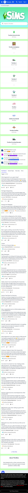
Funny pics (3, 268)
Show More (14, 451)
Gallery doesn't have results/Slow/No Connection (12, 282)
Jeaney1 (3, 247)
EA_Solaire (6, 159)
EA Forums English (5, 5)
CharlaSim (3, 183)
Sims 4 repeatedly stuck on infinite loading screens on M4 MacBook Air (13, 310)
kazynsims (3, 430)
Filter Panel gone (5, 254)
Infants (3, 437)
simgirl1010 (3, 356)
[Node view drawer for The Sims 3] (14, 85)
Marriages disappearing (6, 191)
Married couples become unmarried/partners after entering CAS (13, 393)
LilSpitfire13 (3, 236)
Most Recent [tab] (4, 170)
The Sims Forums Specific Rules (11, 158)
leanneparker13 (4, 444)
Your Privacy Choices (14, 491)
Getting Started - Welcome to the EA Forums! (15, 154)
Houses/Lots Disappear (6, 204)
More (22, 170)
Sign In (24, 2)
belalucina (3, 370)
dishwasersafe (4, 400)
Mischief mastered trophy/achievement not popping (13, 324)
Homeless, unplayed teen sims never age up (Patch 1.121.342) (13, 378)
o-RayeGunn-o (4, 415)
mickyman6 (3, 329)
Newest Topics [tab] (11, 170)
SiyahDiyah (3, 288)
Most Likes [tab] (17, 170)
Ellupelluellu (3, 342)
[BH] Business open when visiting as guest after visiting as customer (12, 408)
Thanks (3, 243)
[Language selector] (13, 2)
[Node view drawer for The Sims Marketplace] (14, 53)
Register (20, 2)
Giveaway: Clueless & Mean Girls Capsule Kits (12, 350)
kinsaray (3, 222)
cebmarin (3, 301)
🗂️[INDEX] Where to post (10, 149)
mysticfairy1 (3, 260)
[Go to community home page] (7, 2)
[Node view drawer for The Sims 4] (14, 69)
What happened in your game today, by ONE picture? (13, 336)
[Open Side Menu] (1, 2)
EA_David (6, 155)
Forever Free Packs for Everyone (9, 295)
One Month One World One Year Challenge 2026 (12, 364)
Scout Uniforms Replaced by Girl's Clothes (11, 216)
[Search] (17, 2)
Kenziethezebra (4, 316)
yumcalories (3, 385)
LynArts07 (3, 197)
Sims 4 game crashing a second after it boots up (12, 230)
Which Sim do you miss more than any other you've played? (13, 423)
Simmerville (3, 274)
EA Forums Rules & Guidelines (11, 162)
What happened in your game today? (10, 177)
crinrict (5, 151)
